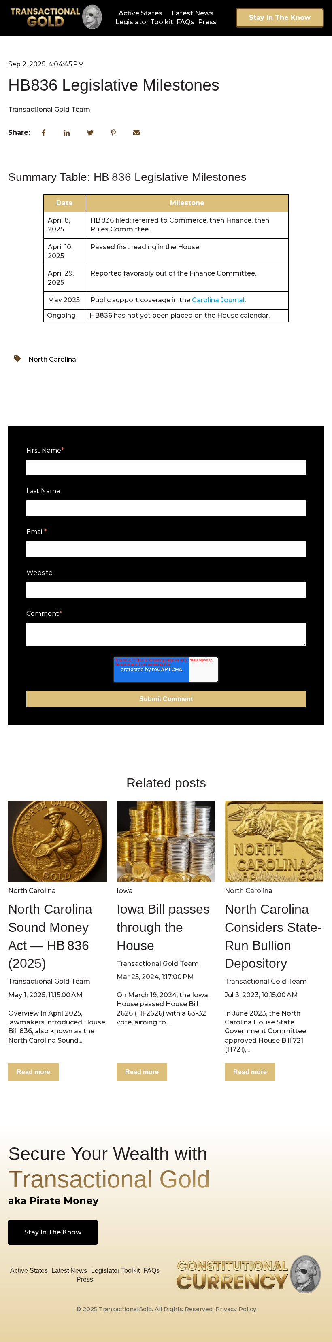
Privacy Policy (235, 1309)
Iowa (125, 891)
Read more (33, 1072)
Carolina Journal (218, 300)
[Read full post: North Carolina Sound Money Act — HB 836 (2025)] (57, 841)
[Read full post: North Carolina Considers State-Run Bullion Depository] (274, 841)
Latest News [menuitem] (192, 13)
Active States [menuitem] (140, 13)
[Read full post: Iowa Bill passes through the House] (166, 841)
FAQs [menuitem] (185, 22)
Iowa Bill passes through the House (163, 927)
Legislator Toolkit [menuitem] (144, 22)
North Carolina (52, 359)
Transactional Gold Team (49, 109)
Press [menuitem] (207, 22)
